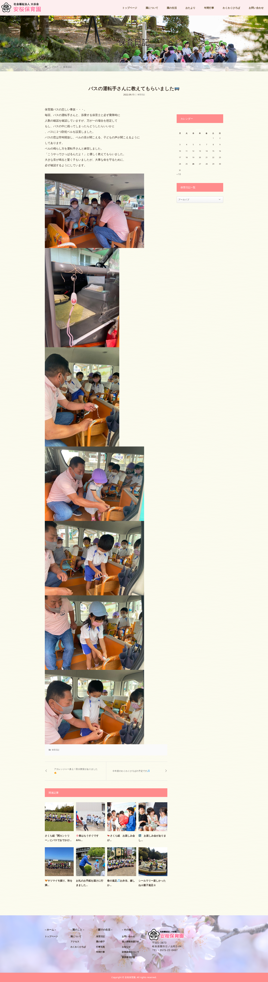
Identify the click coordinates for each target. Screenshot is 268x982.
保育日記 (141, 94)
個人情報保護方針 (130, 941)
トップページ (129, 7)
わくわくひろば (231, 7)
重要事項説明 (128, 957)
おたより (190, 7)
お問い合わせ (256, 7)
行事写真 (100, 946)
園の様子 (100, 941)
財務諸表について (130, 951)
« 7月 (179, 174)
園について (152, 7)
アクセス (75, 941)
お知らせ (126, 946)
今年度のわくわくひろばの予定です (129, 771)
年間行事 (209, 7)
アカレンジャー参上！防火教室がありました (76, 769)
